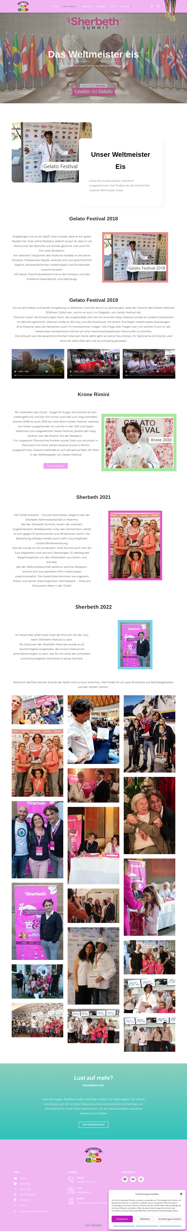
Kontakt (125, 6)
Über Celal (68, 6)
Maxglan (101, 6)
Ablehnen (145, 1218)
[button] (181, 1194)
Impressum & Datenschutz (124, 1225)
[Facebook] (153, 6)
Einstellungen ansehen (170, 1218)
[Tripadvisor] (133, 1179)
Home (55, 6)
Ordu (113, 6)
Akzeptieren (122, 1218)
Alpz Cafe (87, 6)
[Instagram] (141, 1179)
